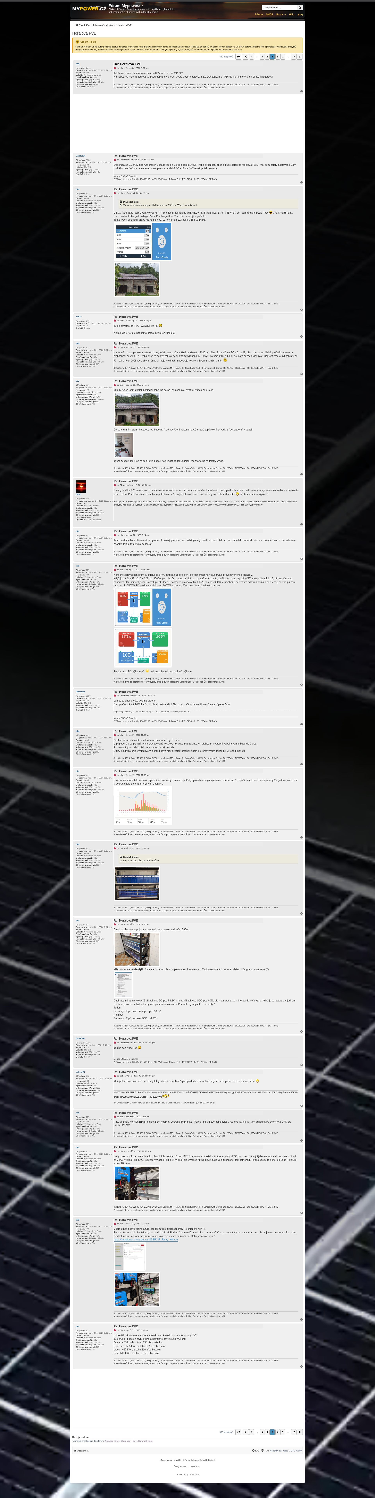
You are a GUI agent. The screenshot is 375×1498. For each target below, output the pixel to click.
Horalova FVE (84, 33)
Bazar (279, 14)
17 (293, 56)
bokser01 (80, 1072)
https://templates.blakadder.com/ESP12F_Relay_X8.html (146, 1239)
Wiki (291, 14)
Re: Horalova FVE (127, 64)
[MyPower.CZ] (89, 9)
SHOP (269, 14)
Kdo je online (80, 1437)
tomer (78, 317)
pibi (77, 64)
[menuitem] (101, 25)
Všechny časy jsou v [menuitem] (286, 1451)
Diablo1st (80, 156)
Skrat (78, 494)
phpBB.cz (195, 1467)
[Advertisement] (187, 123)
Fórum (259, 14)
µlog (300, 14)
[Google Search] (300, 7)
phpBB (177, 1460)
